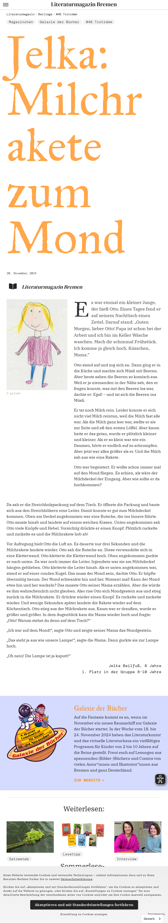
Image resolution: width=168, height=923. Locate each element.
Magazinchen (21, 22)
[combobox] (152, 918)
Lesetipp (71, 854)
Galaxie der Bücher (59, 22)
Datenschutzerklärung (77, 879)
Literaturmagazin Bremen (52, 286)
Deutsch (149, 919)
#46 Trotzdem (66, 14)
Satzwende (19, 859)
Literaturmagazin (21, 14)
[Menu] (5, 5)
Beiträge (45, 14)
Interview (126, 859)
